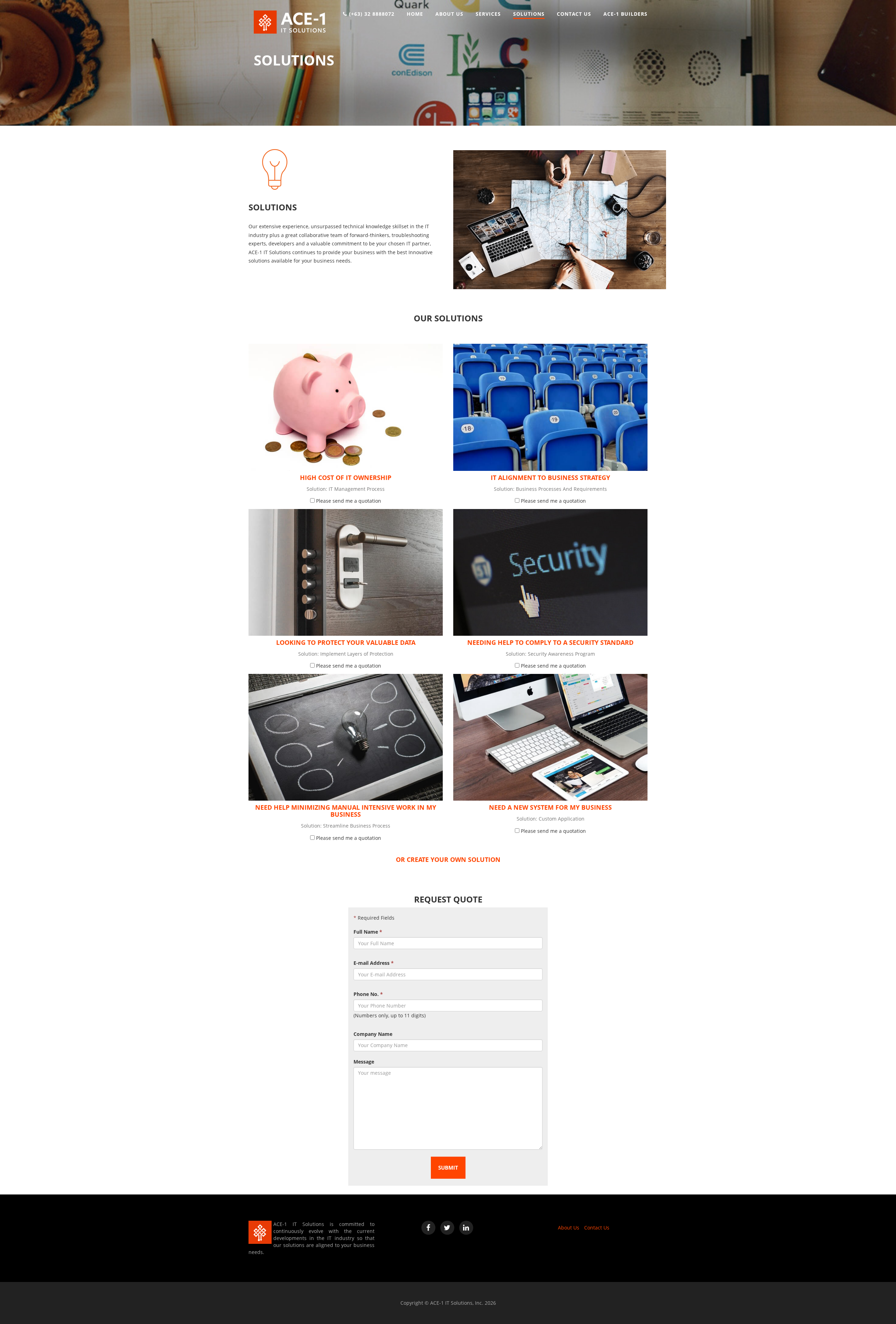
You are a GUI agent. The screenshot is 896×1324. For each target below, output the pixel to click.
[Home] (290, 21)
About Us (568, 1227)
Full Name (368, 931)
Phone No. (368, 994)
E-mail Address (374, 963)
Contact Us (596, 1227)
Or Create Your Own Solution (448, 859)
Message (364, 1061)
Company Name (373, 1034)
